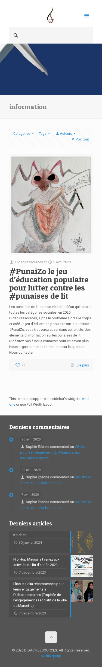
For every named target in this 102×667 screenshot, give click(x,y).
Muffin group (51, 656)
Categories (21, 133)
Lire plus (82, 365)
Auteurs (66, 133)
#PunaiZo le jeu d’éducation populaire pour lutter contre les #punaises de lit (48, 283)
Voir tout (82, 139)
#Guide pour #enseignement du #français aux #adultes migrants (53, 452)
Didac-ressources (29, 262)
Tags (43, 133)
